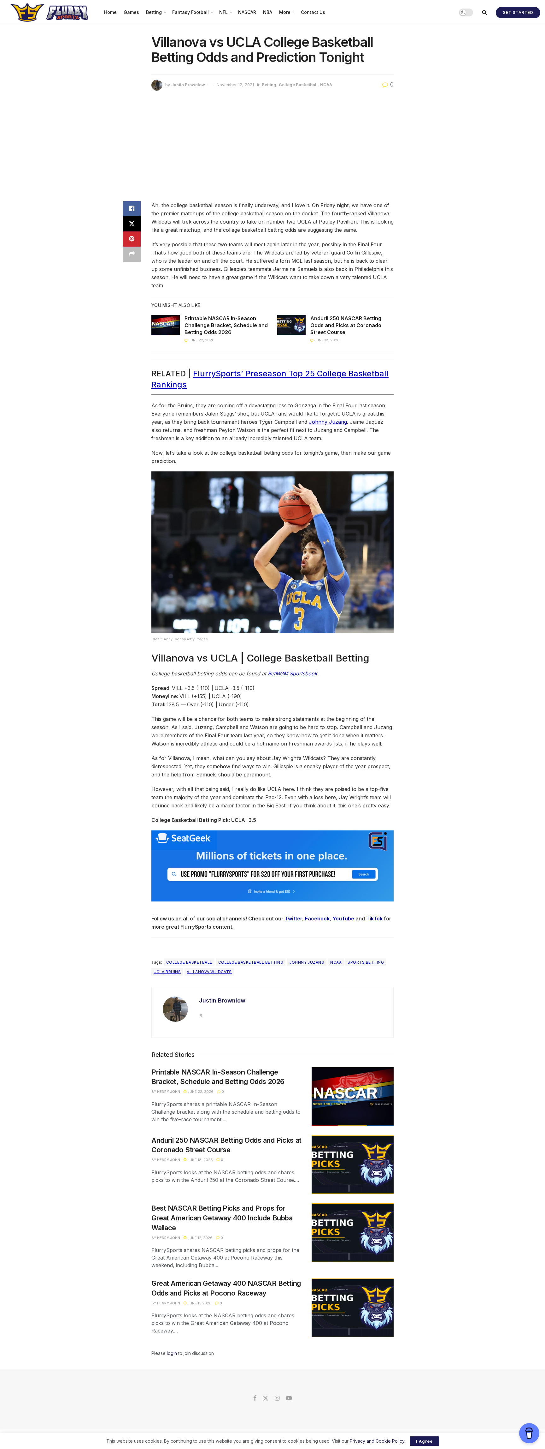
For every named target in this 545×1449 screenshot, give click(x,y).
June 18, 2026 (326, 340)
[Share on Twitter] (132, 223)
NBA (267, 12)
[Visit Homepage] (50, 12)
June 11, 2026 (199, 1303)
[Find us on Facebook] (254, 1398)
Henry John (168, 1091)
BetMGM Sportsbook (292, 673)
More (284, 12)
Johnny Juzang (328, 422)
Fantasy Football (190, 12)
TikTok (374, 918)
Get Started (518, 12)
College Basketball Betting (250, 962)
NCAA (326, 84)
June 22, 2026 (200, 340)
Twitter (293, 918)
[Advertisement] (272, 147)
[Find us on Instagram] (277, 1398)
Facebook (317, 918)
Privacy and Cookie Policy (377, 1441)
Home (110, 12)
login (172, 1353)
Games (131, 12)
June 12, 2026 (199, 1238)
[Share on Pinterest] (132, 239)
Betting (154, 12)
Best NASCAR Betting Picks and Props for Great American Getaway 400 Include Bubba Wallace (221, 1218)
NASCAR (247, 12)
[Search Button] (484, 12)
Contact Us (313, 12)
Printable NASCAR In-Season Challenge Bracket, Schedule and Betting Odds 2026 (226, 325)
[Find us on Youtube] (289, 1398)
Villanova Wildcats (209, 971)
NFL (223, 12)
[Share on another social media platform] (132, 254)
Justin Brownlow (188, 84)
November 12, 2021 (235, 84)
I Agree (424, 1441)
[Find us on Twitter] (265, 1398)
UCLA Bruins (167, 971)
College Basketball (298, 84)
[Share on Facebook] (132, 208)
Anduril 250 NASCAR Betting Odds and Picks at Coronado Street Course (345, 325)
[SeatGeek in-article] (272, 865)
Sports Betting (366, 962)
